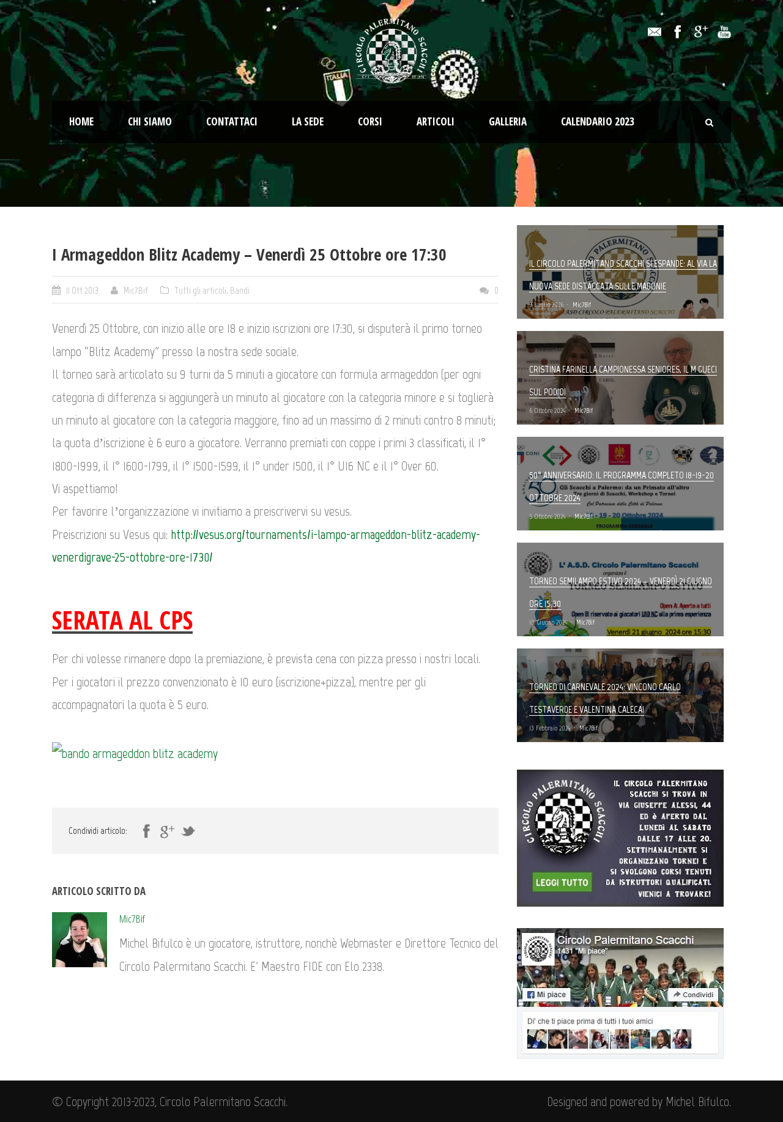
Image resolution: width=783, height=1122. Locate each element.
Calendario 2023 (597, 121)
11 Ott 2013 (82, 290)
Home (81, 121)
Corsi (370, 121)
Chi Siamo (150, 121)
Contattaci (232, 121)
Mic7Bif (136, 290)
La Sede (308, 121)
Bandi (240, 290)
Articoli (436, 121)
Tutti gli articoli (200, 290)
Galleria (508, 121)
